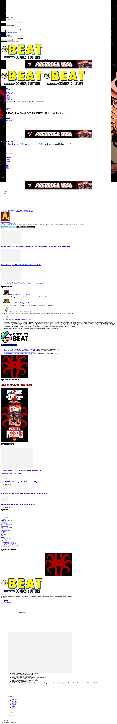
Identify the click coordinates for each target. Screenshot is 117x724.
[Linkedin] (23, 124)
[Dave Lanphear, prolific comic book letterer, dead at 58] (4, 501)
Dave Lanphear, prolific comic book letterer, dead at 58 (18, 504)
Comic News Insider (6, 546)
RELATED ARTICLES (9, 227)
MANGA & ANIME (9, 91)
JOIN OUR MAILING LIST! (10, 19)
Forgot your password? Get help (9, 32)
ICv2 (2, 528)
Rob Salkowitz (4, 533)
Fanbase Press (4, 523)
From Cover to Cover (6, 524)
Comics (6, 101)
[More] (50, 125)
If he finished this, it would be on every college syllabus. (23, 144)
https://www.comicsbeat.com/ (9, 223)
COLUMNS (7, 96)
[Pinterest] (17, 124)
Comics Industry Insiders (7, 542)
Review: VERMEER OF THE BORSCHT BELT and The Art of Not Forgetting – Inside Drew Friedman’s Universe (35, 246)
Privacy (3, 33)
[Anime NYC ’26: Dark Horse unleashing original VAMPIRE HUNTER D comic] (4, 490)
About (6, 600)
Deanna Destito (5, 473)
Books (6, 109)
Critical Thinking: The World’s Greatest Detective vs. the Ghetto (21, 265)
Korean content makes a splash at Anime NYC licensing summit (21, 353)
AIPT (2, 516)
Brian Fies (11, 319)
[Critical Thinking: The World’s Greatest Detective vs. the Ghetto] (11, 262)
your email (20, 38)
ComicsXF (3, 522)
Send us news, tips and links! (16, 384)
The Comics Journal (6, 538)
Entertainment (8, 108)
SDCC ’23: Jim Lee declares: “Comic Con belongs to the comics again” (22, 283)
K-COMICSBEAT (8, 92)
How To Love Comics (6, 527)
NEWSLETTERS (8, 99)
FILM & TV (7, 89)
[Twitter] (10, 124)
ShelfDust (3, 534)
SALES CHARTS (8, 93)
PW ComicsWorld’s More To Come (9, 543)
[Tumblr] (43, 124)
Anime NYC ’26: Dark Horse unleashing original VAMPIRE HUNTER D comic (24, 493)
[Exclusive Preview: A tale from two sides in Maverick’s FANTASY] (17, 467)
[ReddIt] (30, 124)
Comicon (3, 519)
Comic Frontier (8, 520)
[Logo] (22, 86)
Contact (6, 601)
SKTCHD (3, 535)
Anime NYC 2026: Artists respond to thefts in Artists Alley (19, 482)
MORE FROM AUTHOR (26, 227)
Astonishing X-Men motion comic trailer (19, 210)
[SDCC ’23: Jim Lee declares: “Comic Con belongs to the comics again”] (11, 280)
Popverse (3, 531)
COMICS (6, 88)
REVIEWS (6, 95)
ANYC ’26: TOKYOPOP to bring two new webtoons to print (19, 352)
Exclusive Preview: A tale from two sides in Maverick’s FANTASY (21, 470)
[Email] (37, 124)
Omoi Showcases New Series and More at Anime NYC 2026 (19, 350)
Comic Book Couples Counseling (9, 545)
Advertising (7, 602)
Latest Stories (11, 345)
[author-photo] (5, 220)
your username (22, 27)
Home (2, 101)
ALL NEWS (7, 98)
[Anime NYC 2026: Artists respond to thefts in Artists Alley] (4, 479)
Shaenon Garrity (13, 311)
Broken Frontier (5, 517)
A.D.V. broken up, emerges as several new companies (20, 211)
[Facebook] (4, 124)
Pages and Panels (5, 530)
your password (21, 29)
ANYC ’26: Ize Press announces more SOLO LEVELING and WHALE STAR (23, 349)
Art (9, 101)
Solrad (2, 537)
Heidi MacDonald (5, 118)
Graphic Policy (4, 526)
